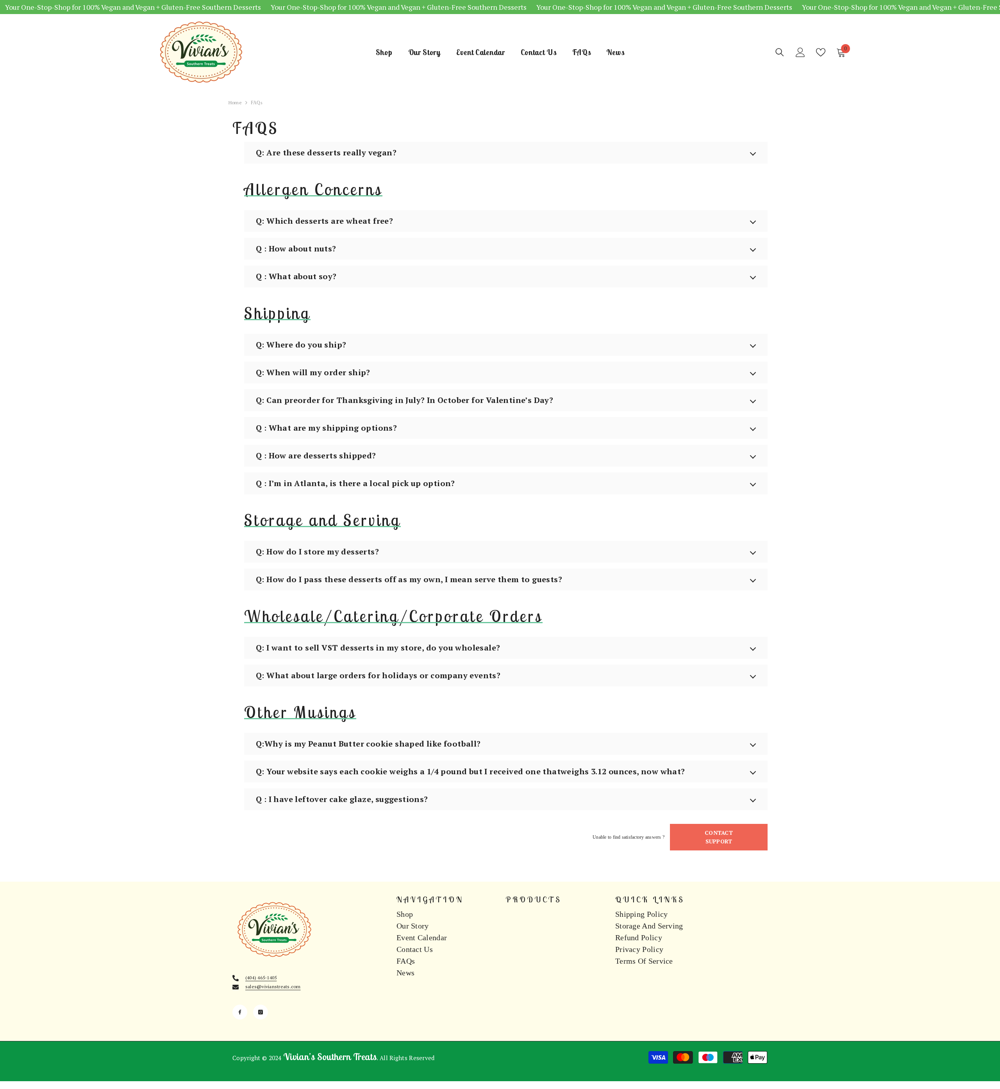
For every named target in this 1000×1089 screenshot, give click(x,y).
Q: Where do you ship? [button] (301, 344)
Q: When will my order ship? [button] (313, 372)
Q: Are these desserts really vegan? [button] (326, 152)
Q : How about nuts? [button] (296, 248)
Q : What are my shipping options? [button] (326, 427)
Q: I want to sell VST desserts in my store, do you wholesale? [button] (378, 647)
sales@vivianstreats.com (273, 986)
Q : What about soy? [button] (296, 276)
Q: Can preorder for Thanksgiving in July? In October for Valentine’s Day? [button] (404, 400)
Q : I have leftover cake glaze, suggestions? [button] (342, 799)
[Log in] (800, 52)
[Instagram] (260, 1012)
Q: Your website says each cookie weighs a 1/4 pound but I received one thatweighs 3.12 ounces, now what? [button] (470, 771)
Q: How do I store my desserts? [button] (317, 551)
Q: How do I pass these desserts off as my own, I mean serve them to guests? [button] (409, 579)
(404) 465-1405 (261, 977)
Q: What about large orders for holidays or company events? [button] (378, 675)
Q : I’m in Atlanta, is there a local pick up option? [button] (355, 483)
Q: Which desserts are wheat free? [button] (324, 221)
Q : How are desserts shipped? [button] (316, 455)
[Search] (780, 52)
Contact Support (719, 837)
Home (235, 102)
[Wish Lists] (820, 52)
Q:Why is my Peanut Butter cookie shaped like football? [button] (368, 743)
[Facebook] (239, 1012)
